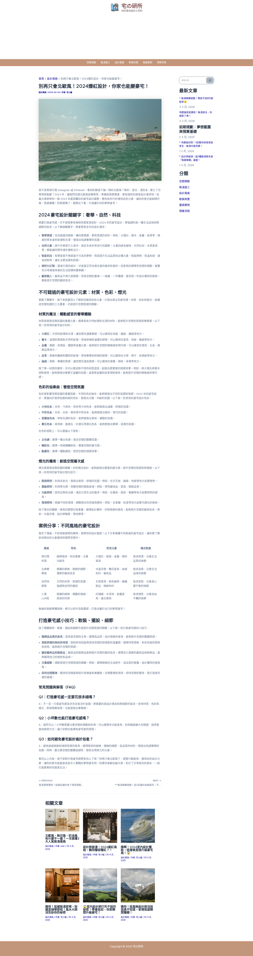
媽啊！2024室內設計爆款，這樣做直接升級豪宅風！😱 (137, 850)
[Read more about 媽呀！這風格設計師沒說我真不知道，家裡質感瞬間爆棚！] (138, 885)
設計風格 (119, 62)
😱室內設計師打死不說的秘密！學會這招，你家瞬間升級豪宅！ (99, 909)
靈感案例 (147, 62)
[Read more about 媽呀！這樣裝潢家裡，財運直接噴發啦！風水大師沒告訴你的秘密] (62, 885)
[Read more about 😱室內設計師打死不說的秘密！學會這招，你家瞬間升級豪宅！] (100, 885)
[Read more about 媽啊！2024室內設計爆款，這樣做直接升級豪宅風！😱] (138, 825)
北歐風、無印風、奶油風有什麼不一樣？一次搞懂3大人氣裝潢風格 (62, 838)
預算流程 (161, 62)
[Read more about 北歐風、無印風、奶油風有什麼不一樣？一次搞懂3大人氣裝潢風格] (62, 819)
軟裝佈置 (133, 62)
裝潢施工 (105, 62)
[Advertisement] (126, 37)
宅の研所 (131, 5)
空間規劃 (91, 62)
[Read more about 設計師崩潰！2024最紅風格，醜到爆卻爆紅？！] (100, 825)
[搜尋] (209, 80)
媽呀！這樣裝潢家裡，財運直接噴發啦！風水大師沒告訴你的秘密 (61, 909)
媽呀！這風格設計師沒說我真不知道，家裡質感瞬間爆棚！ (137, 909)
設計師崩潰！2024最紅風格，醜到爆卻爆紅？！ (100, 848)
